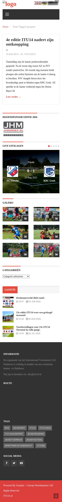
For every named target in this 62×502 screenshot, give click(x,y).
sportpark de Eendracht (19, 445)
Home (5, 26)
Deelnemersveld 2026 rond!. (30, 298)
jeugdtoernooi (13, 440)
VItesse (41, 445)
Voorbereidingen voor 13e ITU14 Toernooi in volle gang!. (33, 328)
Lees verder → (13, 97)
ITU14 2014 (29, 54)
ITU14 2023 (45, 428)
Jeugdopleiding (35, 434)
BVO (7, 428)
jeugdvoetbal (34, 440)
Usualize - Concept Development (32, 485)
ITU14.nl (8, 496)
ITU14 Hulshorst (14, 434)
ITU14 (32, 428)
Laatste (10, 289)
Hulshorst (19, 428)
